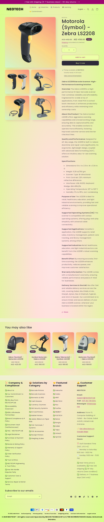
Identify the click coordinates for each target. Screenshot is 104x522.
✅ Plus (55, 405)
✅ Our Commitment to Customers (14, 395)
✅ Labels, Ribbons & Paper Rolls (39, 420)
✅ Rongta (57, 423)
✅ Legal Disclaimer (12, 434)
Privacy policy (38, 513)
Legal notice (91, 513)
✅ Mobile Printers (35, 415)
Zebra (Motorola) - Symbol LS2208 (63, 358)
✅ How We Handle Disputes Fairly (12, 471)
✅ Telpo (56, 430)
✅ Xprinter (57, 437)
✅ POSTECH (57, 415)
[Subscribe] (39, 496)
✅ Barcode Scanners (37, 394)
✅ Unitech (57, 433)
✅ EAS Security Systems (38, 408)
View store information (72, 76)
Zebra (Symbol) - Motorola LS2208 (15, 358)
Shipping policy (63, 513)
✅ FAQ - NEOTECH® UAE (14, 431)
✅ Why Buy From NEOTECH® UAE (11, 401)
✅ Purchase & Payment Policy (14, 439)
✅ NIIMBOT (57, 412)
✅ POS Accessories (36, 431)
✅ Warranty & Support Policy (14, 449)
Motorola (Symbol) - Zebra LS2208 (87, 358)
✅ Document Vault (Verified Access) (12, 426)
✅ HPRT (56, 398)
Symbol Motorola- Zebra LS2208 (39, 358)
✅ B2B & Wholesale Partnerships (12, 413)
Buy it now (80, 63)
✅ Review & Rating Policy (14, 444)
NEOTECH (16, 513)
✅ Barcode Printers (36, 390)
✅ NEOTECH (57, 401)
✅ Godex (56, 394)
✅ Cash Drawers (35, 401)
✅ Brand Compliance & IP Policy (15, 419)
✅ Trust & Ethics (11, 460)
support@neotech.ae (86, 398)
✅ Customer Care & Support (13, 477)
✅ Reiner (56, 419)
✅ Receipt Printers (36, 435)
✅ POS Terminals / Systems (36, 426)
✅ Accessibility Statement (11, 407)
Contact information (78, 513)
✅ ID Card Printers (36, 412)
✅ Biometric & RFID (36, 398)
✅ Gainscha (57, 390)
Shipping (65, 42)
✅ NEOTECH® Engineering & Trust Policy (14, 464)
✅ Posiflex (57, 408)
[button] (88, 9)
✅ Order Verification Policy (13, 455)
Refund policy (26, 513)
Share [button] (66, 312)
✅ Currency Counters (37, 405)
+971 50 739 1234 (89, 401)
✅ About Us (9, 390)
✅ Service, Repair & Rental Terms (15, 483)
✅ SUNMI (56, 426)
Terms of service (50, 513)
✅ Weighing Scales (36, 438)
